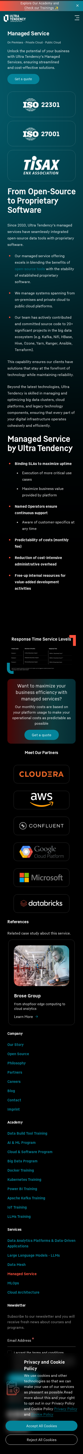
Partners (14, 1072)
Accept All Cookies (41, 1425)
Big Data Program (22, 1161)
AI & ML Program (21, 1142)
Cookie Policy (42, 1414)
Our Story (15, 1044)
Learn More (23, 1016)
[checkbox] (9, 1352)
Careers (14, 1081)
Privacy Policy (65, 1408)
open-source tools (30, 268)
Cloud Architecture (23, 1292)
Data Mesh (16, 1264)
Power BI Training (22, 1188)
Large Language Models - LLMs (33, 1255)
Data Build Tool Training (27, 1133)
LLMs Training (19, 1216)
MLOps (13, 1283)
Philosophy (16, 1063)
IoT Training (17, 1207)
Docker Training (20, 1170)
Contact (14, 1100)
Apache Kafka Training (26, 1198)
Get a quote (23, 79)
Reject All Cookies (41, 1439)
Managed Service (22, 1273)
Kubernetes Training (24, 1179)
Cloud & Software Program (30, 1151)
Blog (11, 1090)
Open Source (18, 1053)
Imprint (13, 1109)
